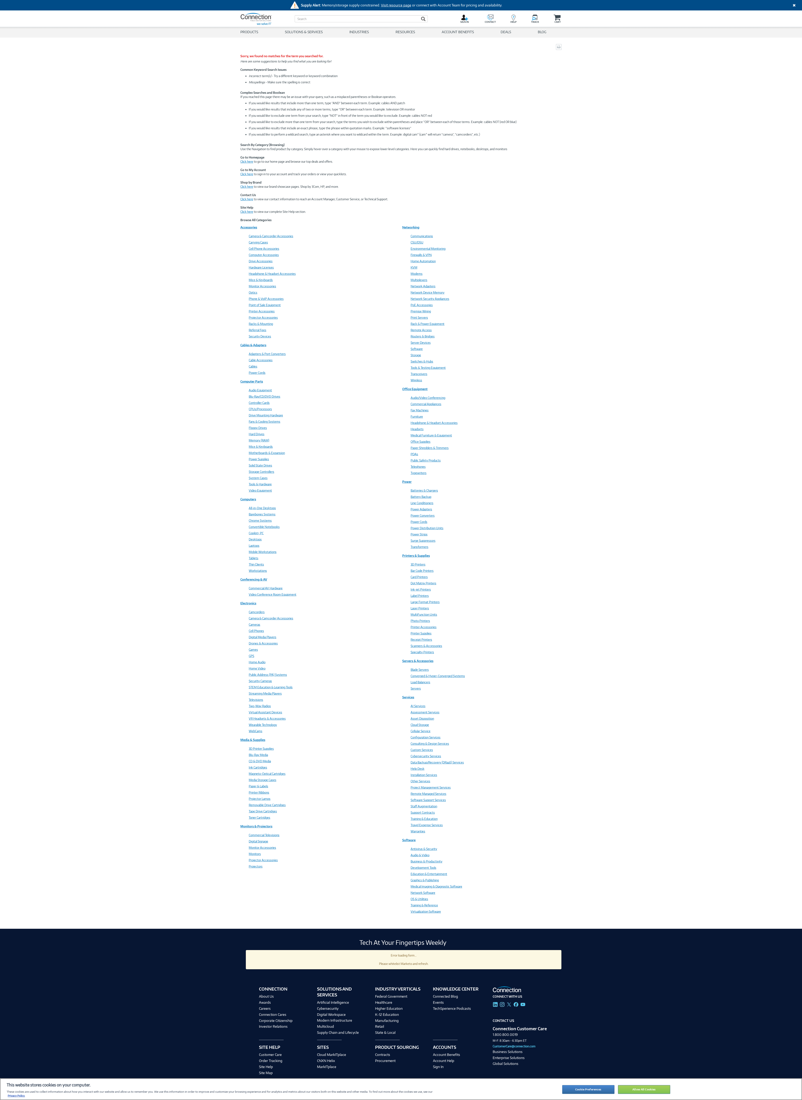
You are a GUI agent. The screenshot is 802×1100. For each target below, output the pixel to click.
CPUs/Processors (260, 409)
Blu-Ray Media (258, 755)
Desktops (255, 539)
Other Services (420, 781)
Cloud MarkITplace (331, 1055)
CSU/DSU (417, 242)
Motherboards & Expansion (267, 453)
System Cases (258, 478)
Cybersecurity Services (426, 756)
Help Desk (417, 768)
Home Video (257, 668)
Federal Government (391, 996)
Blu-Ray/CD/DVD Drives (264, 396)
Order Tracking (270, 1061)
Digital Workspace (331, 1014)
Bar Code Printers (422, 570)
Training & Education (424, 819)
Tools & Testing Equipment (428, 367)
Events (438, 1002)
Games (253, 649)
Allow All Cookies (644, 1089)
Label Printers (420, 596)
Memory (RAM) (259, 440)
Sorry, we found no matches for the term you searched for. (282, 56)
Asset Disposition (422, 718)
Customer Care (270, 1055)
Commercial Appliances (426, 404)
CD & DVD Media (260, 761)
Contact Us (503, 1021)
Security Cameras (260, 681)
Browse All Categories (256, 220)
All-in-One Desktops (262, 508)
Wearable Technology (263, 725)
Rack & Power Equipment (427, 324)
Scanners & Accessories (426, 646)
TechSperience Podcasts (452, 1008)
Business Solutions (508, 1052)
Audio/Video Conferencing (428, 398)
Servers (416, 688)
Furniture (417, 416)
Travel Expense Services (427, 825)
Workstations (258, 570)
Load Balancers (420, 682)
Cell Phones (256, 631)
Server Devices (421, 342)
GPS (251, 656)
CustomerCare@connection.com (514, 1046)
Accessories (248, 227)
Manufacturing (387, 1021)
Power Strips (419, 534)
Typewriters (418, 473)
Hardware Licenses (261, 267)
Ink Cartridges (258, 767)
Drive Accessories (261, 261)
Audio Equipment (260, 390)
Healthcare (383, 1002)
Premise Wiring (421, 311)
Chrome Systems (260, 520)
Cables (253, 366)
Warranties (418, 831)
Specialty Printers (422, 652)
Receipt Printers (421, 639)
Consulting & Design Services (430, 743)
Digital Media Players (262, 637)
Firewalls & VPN (421, 255)
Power (407, 481)
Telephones (418, 466)
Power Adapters (421, 509)
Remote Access (421, 330)
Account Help (443, 1061)
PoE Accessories (422, 305)
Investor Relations (273, 1026)
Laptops (254, 545)
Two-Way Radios (260, 706)
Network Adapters (423, 286)
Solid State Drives (260, 465)
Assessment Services (425, 712)
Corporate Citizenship (276, 1021)
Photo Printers (420, 621)
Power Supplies (259, 459)
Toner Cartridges (259, 817)
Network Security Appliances (430, 299)
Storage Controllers (261, 471)
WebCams (255, 731)
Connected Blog (445, 996)
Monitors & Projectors (256, 826)
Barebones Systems (262, 514)
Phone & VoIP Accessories (266, 299)
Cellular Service (420, 731)
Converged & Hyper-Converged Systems (438, 676)
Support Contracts (423, 812)
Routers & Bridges (423, 336)
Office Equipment (415, 389)
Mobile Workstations (263, 552)
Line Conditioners (422, 503)
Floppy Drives (258, 428)
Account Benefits (446, 1055)
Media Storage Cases (262, 780)
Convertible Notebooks (264, 527)
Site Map (266, 1073)
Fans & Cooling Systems (264, 421)
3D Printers (418, 564)
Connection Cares (272, 1014)
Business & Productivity (426, 861)
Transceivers (419, 374)
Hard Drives (256, 434)
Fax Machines (420, 410)
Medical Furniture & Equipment (431, 435)
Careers (265, 1008)
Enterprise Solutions (509, 1058)
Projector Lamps (259, 799)
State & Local (385, 1032)
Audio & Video (420, 855)
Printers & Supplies (416, 555)
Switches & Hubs (422, 361)
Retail (379, 1026)
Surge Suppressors (423, 540)
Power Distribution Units (427, 528)
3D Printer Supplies (261, 748)
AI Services (418, 706)
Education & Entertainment (429, 874)
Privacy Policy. (16, 1095)
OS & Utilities (419, 899)
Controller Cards (259, 403)
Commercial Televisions (264, 835)
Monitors (255, 854)
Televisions (256, 700)
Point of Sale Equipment (265, 305)
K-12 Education (387, 1014)
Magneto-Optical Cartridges (267, 773)
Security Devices (260, 336)
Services (408, 697)
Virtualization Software (426, 911)
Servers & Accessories (417, 661)
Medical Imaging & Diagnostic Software (436, 886)
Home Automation (423, 261)
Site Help (266, 1067)
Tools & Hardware (260, 484)
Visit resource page (396, 5)
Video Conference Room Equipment (272, 594)
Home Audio (257, 662)
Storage (416, 355)
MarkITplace (326, 1067)
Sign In (438, 1067)
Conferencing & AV (253, 579)
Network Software (423, 892)
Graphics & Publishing (425, 880)
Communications (422, 236)
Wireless (416, 380)
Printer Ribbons (259, 792)
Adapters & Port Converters (267, 354)
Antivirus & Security (424, 849)
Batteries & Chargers (424, 490)
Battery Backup (421, 497)
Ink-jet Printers (421, 589)
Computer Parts (251, 381)
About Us (266, 996)
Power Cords (257, 372)
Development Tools (423, 867)
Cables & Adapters (253, 345)
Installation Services (424, 775)
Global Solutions (505, 1064)
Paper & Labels (258, 786)
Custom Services (422, 750)
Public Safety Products (426, 460)
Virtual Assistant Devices (265, 712)
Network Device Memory (427, 292)
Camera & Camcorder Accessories (271, 236)
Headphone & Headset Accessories (272, 273)
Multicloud (325, 1026)
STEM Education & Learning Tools (271, 687)
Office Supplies (420, 441)
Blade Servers (420, 669)
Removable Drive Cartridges (267, 805)
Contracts (382, 1055)
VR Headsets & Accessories (267, 718)
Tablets (253, 558)
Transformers (419, 547)
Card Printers (419, 577)
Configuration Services (425, 737)
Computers (248, 499)
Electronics (248, 603)
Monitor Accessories (262, 286)
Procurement (385, 1061)
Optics (253, 292)
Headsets (417, 429)
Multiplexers (419, 280)
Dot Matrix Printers (423, 583)
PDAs (414, 454)
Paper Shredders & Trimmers (430, 448)
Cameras (254, 624)
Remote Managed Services (428, 794)
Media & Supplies (252, 740)
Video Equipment (260, 490)
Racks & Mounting (261, 324)
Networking (410, 227)
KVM (414, 267)
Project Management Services (431, 787)
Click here (246, 161)
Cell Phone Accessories (264, 248)
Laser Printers (420, 608)
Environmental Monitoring (428, 248)
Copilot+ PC (256, 533)
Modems (417, 273)
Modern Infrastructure (334, 1020)
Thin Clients (256, 564)
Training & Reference (424, 905)
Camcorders (257, 612)
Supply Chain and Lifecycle (338, 1032)
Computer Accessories (264, 255)
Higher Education (389, 1008)
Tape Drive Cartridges (263, 811)
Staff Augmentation (424, 806)
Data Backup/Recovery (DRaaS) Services (437, 762)
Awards (265, 1002)
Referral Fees (257, 330)
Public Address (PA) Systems (268, 674)
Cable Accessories (261, 360)
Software (417, 349)
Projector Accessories (263, 317)
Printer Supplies (421, 633)
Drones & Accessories (263, 643)
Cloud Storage (420, 725)
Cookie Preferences (588, 1089)
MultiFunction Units (424, 614)
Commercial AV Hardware (266, 588)
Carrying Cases (258, 242)
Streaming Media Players (265, 693)
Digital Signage (258, 841)
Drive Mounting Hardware (266, 415)
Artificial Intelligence (333, 1002)
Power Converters (423, 515)
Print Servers (419, 317)
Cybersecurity (328, 1008)
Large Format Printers (425, 602)
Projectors (256, 866)
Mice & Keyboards (261, 280)
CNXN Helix (326, 1061)
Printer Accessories (262, 311)
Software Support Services (428, 800)
